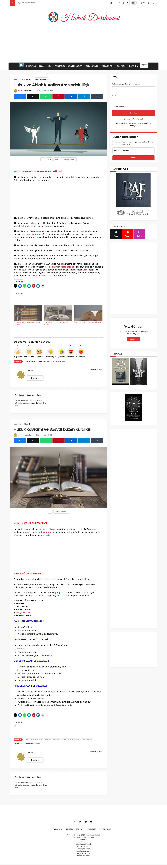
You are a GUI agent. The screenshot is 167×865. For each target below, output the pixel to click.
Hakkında (133, 66)
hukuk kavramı (87, 740)
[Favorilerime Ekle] (42, 159)
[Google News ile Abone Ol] (69, 159)
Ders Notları (92, 66)
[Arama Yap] (111, 3)
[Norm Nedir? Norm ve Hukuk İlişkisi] (88, 313)
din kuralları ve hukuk (52, 740)
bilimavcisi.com (83, 856)
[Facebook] (116, 3)
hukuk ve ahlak (31, 361)
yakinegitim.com (83, 846)
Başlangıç (57, 829)
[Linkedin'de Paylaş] (71, 96)
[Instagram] (124, 3)
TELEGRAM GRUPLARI (75, 829)
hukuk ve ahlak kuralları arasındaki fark (52, 361)
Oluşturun (134, 339)
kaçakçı (70, 266)
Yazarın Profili (96, 370)
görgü (58, 592)
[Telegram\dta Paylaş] (84, 96)
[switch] (134, 3)
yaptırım (36, 234)
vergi (47, 266)
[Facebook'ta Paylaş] (20, 96)
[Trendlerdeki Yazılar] (12, 3)
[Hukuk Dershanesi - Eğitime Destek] (83, 17)
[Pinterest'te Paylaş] (58, 96)
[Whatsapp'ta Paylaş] (46, 96)
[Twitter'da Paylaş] (33, 96)
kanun (54, 266)
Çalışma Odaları (74, 66)
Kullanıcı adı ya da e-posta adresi (126, 84)
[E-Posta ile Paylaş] (97, 96)
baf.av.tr (83, 839)
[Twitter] (120, 3)
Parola (114, 95)
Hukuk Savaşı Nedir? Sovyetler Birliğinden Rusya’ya (34, 3)
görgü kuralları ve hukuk (70, 740)
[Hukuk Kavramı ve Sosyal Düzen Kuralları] (58, 313)
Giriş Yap (146, 3)
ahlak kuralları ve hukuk (34, 740)
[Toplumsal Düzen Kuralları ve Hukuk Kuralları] (28, 313)
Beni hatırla (119, 107)
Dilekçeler (122, 66)
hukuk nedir (19, 743)
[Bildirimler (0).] (154, 2)
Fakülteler (60, 66)
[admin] (22, 375)
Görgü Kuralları (23, 612)
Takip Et (36, 378)
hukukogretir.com (84, 849)
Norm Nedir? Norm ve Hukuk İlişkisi (87, 322)
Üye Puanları (105, 829)
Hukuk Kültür (107, 66)
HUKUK (41, 66)
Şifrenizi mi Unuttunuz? (133, 119)
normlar (88, 245)
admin (21, 91)
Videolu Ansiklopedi (83, 844)
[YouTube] (127, 3)
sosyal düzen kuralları (33, 743)
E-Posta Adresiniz (121, 150)
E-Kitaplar (31, 66)
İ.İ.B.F (49, 66)
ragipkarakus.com (83, 851)
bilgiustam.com (83, 853)
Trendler (92, 829)
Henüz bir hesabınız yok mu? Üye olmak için (133, 124)
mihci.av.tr (83, 842)
